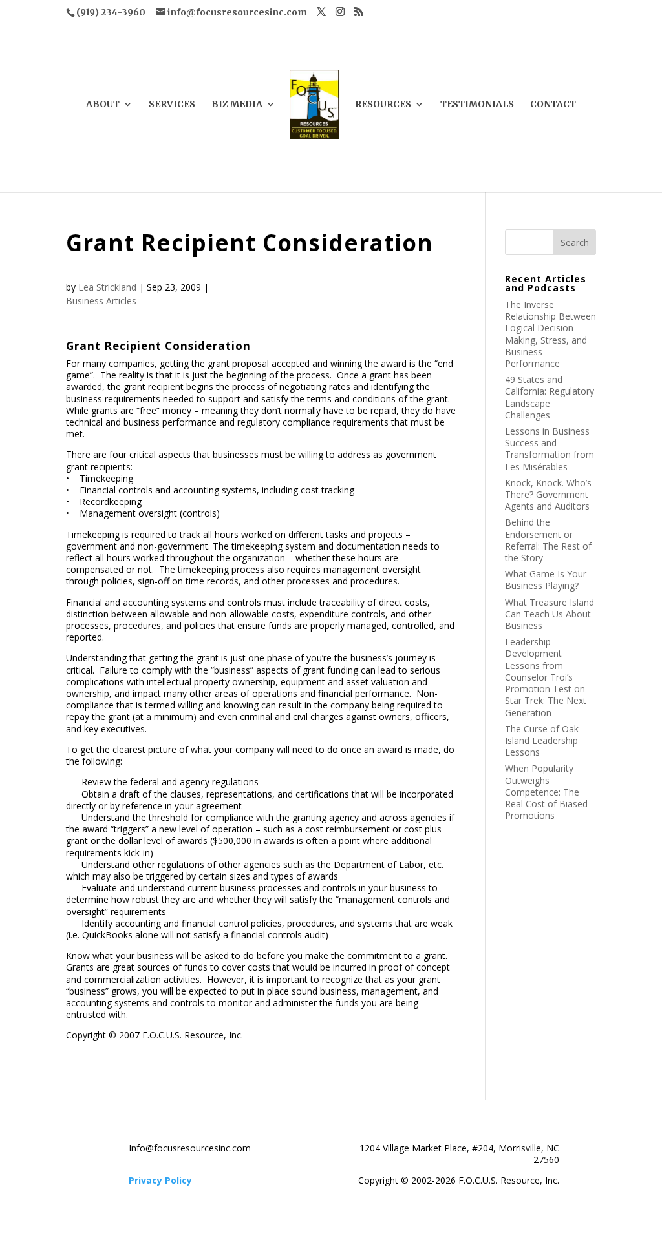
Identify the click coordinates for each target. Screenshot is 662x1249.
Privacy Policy (160, 1180)
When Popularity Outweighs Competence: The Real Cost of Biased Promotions (546, 791)
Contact (553, 104)
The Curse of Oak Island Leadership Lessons (542, 740)
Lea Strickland (107, 287)
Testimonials (477, 104)
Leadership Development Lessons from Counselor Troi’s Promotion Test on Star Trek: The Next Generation (545, 676)
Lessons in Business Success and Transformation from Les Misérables (549, 449)
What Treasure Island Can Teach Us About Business (549, 614)
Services (172, 104)
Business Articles (101, 300)
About (103, 104)
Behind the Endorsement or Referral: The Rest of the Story (548, 540)
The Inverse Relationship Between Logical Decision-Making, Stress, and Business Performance (550, 333)
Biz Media (236, 104)
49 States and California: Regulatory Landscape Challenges (549, 397)
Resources (383, 104)
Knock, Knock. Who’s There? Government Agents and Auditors (548, 494)
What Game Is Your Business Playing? (545, 580)
